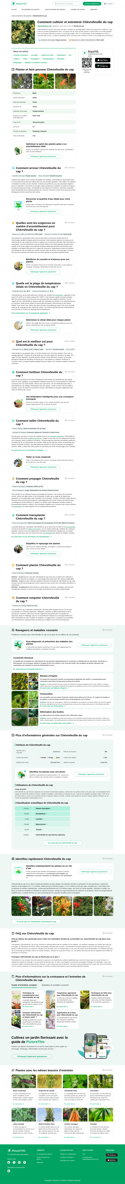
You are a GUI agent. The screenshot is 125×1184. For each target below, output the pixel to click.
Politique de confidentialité (68, 1154)
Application (94, 9)
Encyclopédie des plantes (44, 1154)
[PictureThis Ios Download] (102, 60)
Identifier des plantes (78, 9)
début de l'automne (35, 529)
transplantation (17, 506)
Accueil (13, 9)
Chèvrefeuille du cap (44, 26)
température (59, 295)
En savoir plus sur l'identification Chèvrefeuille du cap (36, 922)
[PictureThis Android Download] (102, 66)
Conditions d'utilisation (67, 1157)
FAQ (83, 1154)
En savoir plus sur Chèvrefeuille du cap (62, 843)
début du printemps (35, 438)
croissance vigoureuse (56, 436)
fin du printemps (70, 527)
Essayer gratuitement (92, 4)
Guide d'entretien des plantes (21, 16)
